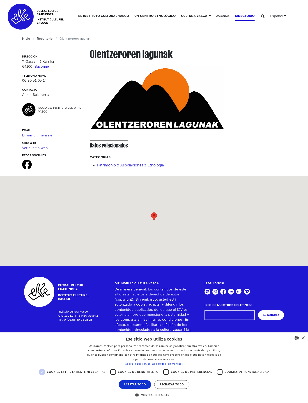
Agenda (223, 16)
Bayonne (41, 66)
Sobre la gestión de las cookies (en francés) (154, 364)
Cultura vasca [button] (194, 16)
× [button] (303, 338)
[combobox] (296, 338)
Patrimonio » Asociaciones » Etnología (130, 165)
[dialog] (154, 367)
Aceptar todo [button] (135, 384)
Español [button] (276, 16)
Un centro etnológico (155, 16)
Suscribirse (271, 315)
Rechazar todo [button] (172, 384)
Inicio (26, 38)
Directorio (245, 16)
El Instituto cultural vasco (103, 16)
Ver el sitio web (35, 148)
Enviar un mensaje (37, 135)
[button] (154, 395)
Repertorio (45, 38)
